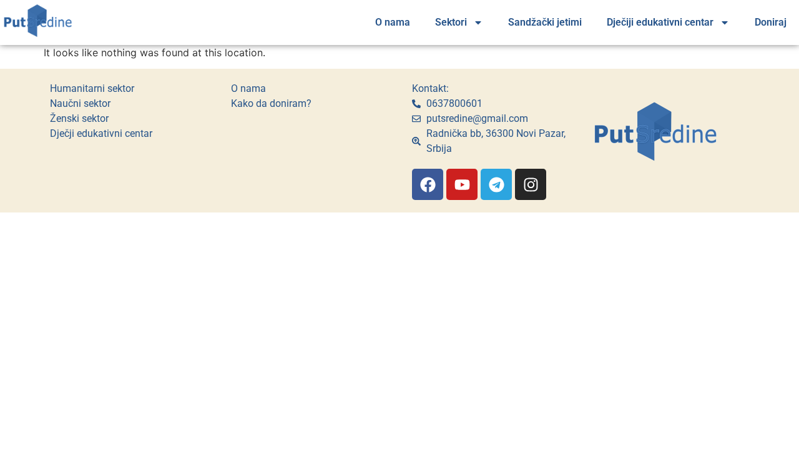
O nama (392, 22)
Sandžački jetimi (545, 22)
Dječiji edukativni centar (660, 22)
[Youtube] (462, 184)
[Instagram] (530, 184)
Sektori (451, 22)
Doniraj (771, 22)
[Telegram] (496, 184)
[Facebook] (427, 184)
